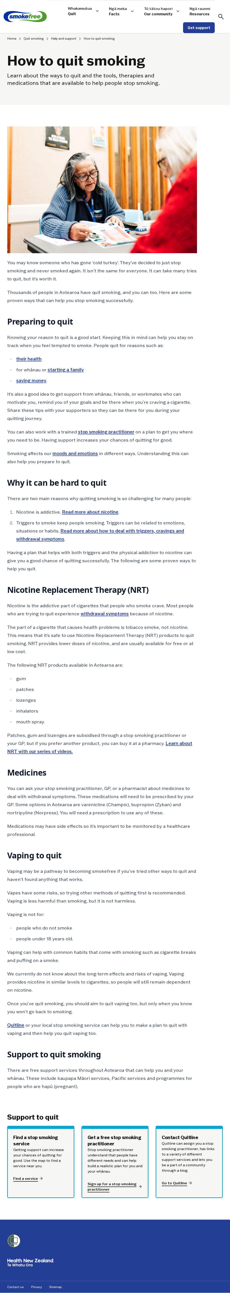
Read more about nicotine (90, 512)
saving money (31, 380)
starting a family (66, 369)
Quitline (15, 1025)
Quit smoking (34, 39)
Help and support (63, 39)
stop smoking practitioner (106, 432)
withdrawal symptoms (105, 613)
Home (11, 39)
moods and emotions (75, 453)
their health (29, 359)
